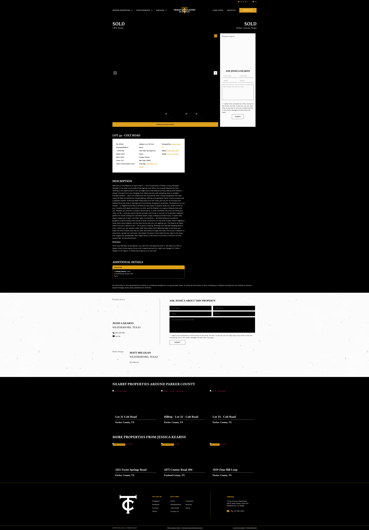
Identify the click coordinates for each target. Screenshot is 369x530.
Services (160, 10)
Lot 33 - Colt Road (224, 416)
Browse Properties (121, 10)
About (188, 508)
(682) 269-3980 (173, 151)
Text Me (117, 336)
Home (172, 501)
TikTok (154, 511)
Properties (189, 501)
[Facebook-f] (243, 1)
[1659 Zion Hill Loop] (233, 460)
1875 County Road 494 (178, 469)
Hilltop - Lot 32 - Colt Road (181, 416)
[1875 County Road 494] (184, 460)
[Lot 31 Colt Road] (135, 407)
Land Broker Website (239, 528)
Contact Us (248, 10)
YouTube (155, 508)
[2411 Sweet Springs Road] (135, 460)
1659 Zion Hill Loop (225, 469)
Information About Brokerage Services (192, 528)
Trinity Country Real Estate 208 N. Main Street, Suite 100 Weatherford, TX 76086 (238, 503)
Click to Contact (173, 154)
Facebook (155, 504)
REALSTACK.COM (252, 528)
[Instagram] (241, 1)
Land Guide (218, 10)
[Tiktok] (246, 1)
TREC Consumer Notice (173, 528)
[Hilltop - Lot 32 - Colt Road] (184, 407)
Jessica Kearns (123, 323)
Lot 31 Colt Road (126, 416)
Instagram (156, 501)
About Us (231, 10)
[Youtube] (238, 1)
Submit (238, 116)
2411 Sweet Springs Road (131, 469)
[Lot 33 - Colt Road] (233, 407)
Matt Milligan (140, 352)
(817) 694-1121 (134, 362)
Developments (143, 10)
